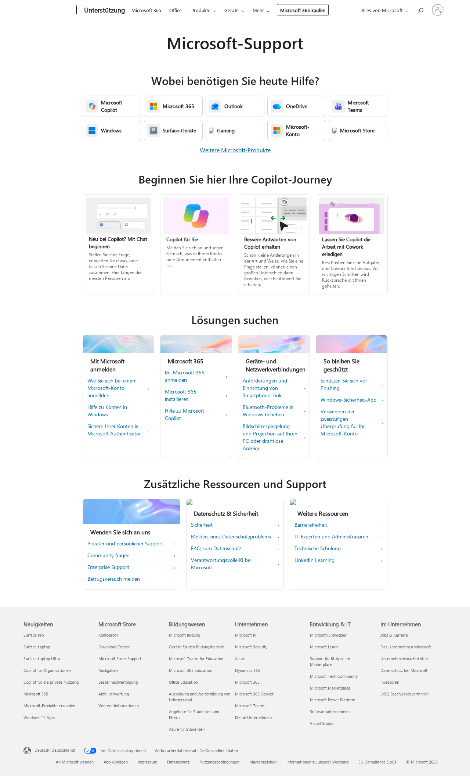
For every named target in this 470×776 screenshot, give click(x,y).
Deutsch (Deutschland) (55, 750)
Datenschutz (178, 762)
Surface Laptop (37, 646)
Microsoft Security (251, 646)
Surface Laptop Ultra (42, 658)
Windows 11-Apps (39, 717)
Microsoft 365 (146, 10)
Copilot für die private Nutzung (51, 682)
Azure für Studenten (187, 729)
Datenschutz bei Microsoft (403, 670)
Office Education (183, 682)
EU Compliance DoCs (377, 762)
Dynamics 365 (247, 670)
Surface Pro (34, 635)
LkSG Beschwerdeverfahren (404, 694)
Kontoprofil (108, 635)
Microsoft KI (245, 635)
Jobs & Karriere (394, 635)
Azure (240, 658)
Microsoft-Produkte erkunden (49, 705)
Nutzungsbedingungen (219, 762)
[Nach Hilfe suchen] (420, 9)
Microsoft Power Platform (332, 699)
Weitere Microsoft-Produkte (235, 150)
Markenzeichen (262, 762)
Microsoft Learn (324, 646)
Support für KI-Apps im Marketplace (330, 661)
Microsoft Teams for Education (196, 658)
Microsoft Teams (250, 705)
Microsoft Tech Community (334, 676)
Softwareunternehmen (330, 711)
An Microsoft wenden (75, 762)
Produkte (200, 10)
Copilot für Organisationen (47, 670)
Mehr (258, 10)
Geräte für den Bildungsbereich (196, 646)
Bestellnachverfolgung (118, 682)
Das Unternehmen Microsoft (405, 646)
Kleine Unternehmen (253, 717)
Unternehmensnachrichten (404, 658)
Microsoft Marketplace (330, 688)
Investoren (389, 682)
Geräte (231, 10)
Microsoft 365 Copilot (254, 694)
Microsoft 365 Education (190, 670)
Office (175, 10)
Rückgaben (108, 670)
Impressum (147, 762)
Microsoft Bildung (184, 635)
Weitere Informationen (118, 705)
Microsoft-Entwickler (328, 635)
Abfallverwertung (113, 694)
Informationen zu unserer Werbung (317, 762)
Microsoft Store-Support (119, 658)
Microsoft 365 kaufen (302, 10)
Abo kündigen (116, 762)
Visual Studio (321, 723)
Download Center (114, 646)
